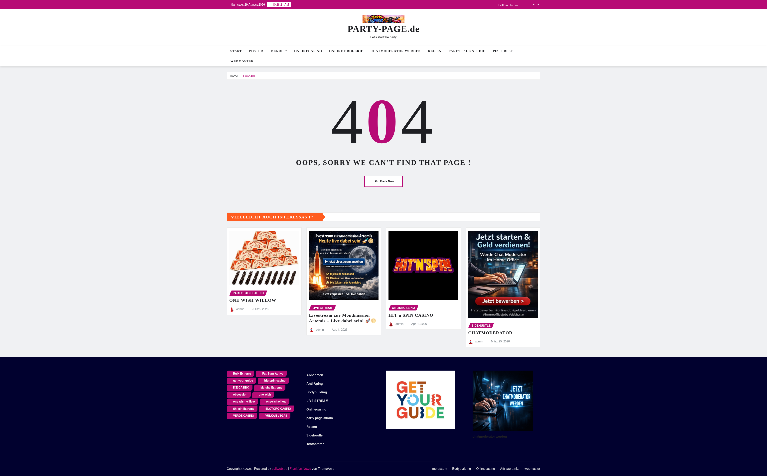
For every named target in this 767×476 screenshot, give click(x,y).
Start (236, 51)
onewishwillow (276, 401)
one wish (265, 394)
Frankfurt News (300, 468)
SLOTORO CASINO (278, 409)
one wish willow (244, 401)
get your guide (243, 380)
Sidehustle (314, 435)
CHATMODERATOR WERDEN (396, 51)
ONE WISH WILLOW (252, 300)
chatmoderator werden (490, 436)
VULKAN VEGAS (276, 415)
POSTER (256, 51)
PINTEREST (503, 51)
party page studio (319, 418)
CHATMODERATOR (490, 332)
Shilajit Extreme (243, 409)
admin (240, 309)
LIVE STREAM (317, 400)
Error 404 (249, 76)
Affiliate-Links (509, 468)
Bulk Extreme (242, 373)
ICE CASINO (241, 387)
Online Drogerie (346, 51)
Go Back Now (384, 181)
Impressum (439, 468)
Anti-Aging (314, 383)
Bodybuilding (316, 392)
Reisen (434, 51)
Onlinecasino (308, 51)
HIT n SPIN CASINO (410, 315)
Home (234, 76)
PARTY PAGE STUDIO (467, 51)
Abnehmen (314, 375)
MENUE (277, 51)
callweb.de (279, 468)
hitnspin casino (275, 380)
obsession (240, 394)
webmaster (242, 61)
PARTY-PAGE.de (383, 29)
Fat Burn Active (272, 373)
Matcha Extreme (271, 387)
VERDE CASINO (243, 415)
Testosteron (315, 443)
